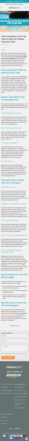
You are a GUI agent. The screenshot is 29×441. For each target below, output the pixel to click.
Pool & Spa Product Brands (21, 393)
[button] (24, 7)
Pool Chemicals (5, 387)
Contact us (4, 423)
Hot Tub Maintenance (20, 384)
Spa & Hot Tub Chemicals (7, 384)
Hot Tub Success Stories (21, 390)
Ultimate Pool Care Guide (7, 393)
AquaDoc (9, 433)
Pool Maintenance (19, 387)
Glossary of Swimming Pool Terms (20, 403)
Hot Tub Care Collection (14, 265)
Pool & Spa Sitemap (19, 407)
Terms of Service (5, 420)
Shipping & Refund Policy (7, 414)
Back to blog (15, 325)
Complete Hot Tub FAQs (21, 396)
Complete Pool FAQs (20, 399)
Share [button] (3, 49)
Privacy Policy (4, 417)
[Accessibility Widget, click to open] (26, 438)
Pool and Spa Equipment (7, 390)
